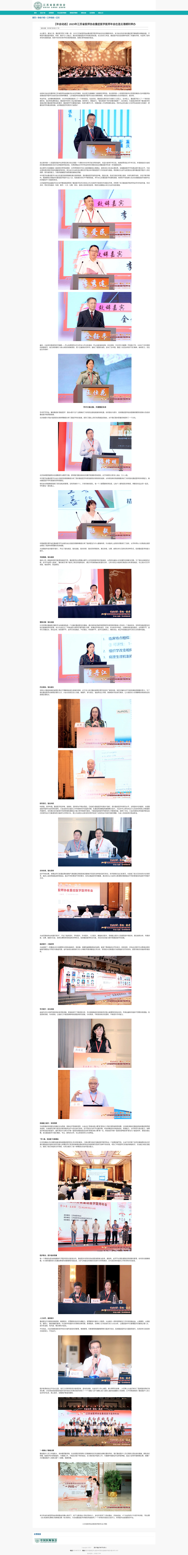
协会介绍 (41, 18)
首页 (34, 18)
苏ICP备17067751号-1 (100, 1547)
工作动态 (50, 18)
